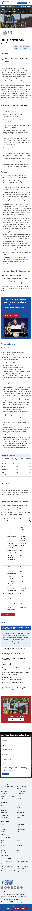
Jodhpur (19, 853)
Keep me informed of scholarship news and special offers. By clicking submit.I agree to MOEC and (16, 769)
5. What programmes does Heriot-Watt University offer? (15, 663)
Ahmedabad (5, 853)
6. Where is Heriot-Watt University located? (13, 668)
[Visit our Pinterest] (18, 887)
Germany (4, 818)
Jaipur (3, 824)
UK (2, 808)
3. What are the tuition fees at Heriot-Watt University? (16, 654)
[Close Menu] (29, 2)
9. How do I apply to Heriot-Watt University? (12, 683)
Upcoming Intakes (7, 786)
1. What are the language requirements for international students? (15, 628)
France (19, 808)
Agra (18, 827)
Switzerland (20, 813)
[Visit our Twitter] (15, 887)
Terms (5, 770)
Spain (18, 818)
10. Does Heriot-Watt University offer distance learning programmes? (14, 688)
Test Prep (20, 799)
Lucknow (4, 834)
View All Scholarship (8, 615)
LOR (2, 799)
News (2, 789)
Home (3, 10)
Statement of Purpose (8, 796)
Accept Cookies (20, 909)
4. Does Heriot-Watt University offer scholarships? (13, 659)
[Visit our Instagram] (2, 887)
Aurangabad (21, 829)
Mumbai (3, 845)
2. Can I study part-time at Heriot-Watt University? (15, 649)
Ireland (19, 805)
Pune (2, 832)
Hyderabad (20, 824)
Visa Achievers (21, 791)
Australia (4, 813)
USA (2, 805)
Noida (3, 829)
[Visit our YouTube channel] (8, 887)
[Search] (15, 2)
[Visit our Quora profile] (21, 887)
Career (19, 784)
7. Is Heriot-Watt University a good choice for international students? (15, 673)
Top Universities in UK (8, 871)
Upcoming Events (6, 784)
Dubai (18, 850)
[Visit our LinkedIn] (12, 887)
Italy (18, 810)
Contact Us (20, 794)
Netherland (20, 815)
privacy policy (13, 770)
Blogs (18, 796)
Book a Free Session (11, 315)
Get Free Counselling (16, 720)
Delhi (2, 827)
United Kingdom (12, 10)
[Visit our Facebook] (5, 887)
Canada (3, 810)
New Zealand (5, 815)
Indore (19, 832)
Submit (5, 774)
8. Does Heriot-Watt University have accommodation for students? (13, 678)
